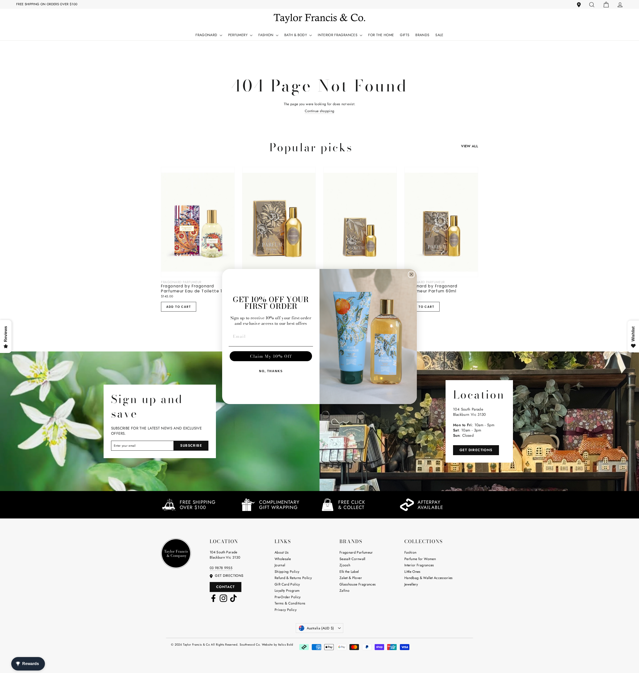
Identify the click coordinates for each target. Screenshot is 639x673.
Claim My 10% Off (271, 356)
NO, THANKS (271, 371)
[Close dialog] (411, 274)
